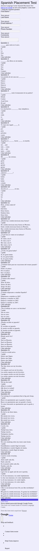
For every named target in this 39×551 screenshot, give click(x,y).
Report (24, 511)
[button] (19, 57)
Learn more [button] (31, 8)
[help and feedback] (2, 519)
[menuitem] (21, 529)
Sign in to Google (6, 8)
